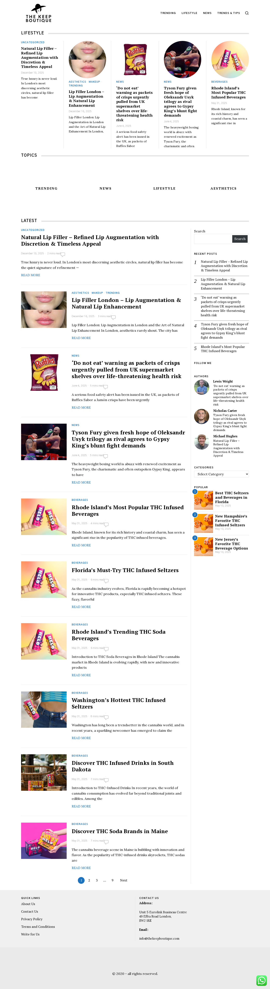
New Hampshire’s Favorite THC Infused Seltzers (231, 520)
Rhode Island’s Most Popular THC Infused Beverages (228, 93)
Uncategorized (33, 42)
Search (199, 231)
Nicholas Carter (225, 411)
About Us (28, 903)
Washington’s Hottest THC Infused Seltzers (119, 703)
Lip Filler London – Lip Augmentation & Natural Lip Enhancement (86, 98)
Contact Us (29, 911)
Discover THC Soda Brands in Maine (120, 831)
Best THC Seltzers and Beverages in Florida (232, 497)
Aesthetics (77, 82)
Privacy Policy (31, 919)
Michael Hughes (225, 436)
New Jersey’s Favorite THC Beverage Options (231, 543)
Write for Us (30, 934)
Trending (76, 86)
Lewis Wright (223, 381)
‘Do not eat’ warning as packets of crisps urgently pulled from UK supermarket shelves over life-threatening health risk (134, 104)
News (120, 82)
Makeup (94, 82)
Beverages (219, 82)
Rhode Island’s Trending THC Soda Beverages (118, 634)
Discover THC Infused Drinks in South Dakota (123, 766)
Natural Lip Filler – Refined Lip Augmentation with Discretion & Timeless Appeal (39, 57)
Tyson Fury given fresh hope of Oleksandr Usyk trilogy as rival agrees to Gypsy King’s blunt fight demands (180, 102)
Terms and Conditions (38, 926)
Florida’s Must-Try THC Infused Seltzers (125, 570)
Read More (30, 275)
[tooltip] (201, 387)
